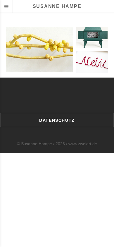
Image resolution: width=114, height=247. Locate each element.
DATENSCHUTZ (57, 120)
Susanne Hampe (57, 6)
